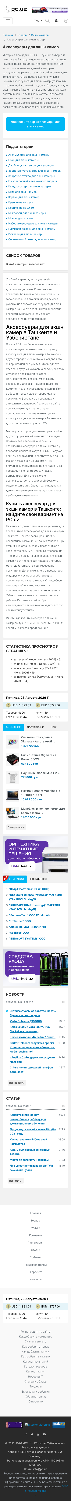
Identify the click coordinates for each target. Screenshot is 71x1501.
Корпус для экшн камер (24, 197)
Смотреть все (16, 827)
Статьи (35, 1249)
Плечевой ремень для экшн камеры (31, 228)
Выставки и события (35, 1391)
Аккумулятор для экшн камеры (28, 154)
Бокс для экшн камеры (23, 160)
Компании (35, 1235)
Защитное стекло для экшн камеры (31, 176)
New (53, 727)
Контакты (36, 1279)
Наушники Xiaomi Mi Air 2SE (40, 773)
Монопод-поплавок (20, 218)
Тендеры (36, 1386)
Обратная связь (35, 1396)
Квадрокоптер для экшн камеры (29, 186)
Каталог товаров (35, 1366)
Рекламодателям (35, 1264)
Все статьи (15, 1180)
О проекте (35, 1272)
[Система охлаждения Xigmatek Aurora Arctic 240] (12, 742)
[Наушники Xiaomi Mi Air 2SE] (12, 777)
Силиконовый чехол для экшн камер (32, 239)
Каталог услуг (35, 1371)
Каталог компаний (35, 1361)
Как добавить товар (35, 1346)
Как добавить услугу (36, 1351)
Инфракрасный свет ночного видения (33, 181)
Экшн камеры (40, 35)
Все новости (16, 1082)
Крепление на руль (20, 202)
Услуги (35, 1227)
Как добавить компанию (35, 1336)
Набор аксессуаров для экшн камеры (33, 223)
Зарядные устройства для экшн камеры (34, 170)
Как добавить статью (35, 1356)
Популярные (35, 727)
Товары (22, 35)
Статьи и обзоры (35, 1381)
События (35, 1257)
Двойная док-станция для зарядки (31, 165)
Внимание (13, 727)
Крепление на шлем (21, 207)
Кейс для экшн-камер (22, 191)
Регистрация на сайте (35, 1331)
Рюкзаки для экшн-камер (25, 234)
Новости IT (35, 1376)
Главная (8, 35)
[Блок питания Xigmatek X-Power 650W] (12, 759)
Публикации (35, 1242)
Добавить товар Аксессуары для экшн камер (35, 124)
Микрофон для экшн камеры (27, 213)
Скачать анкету (35, 1341)
